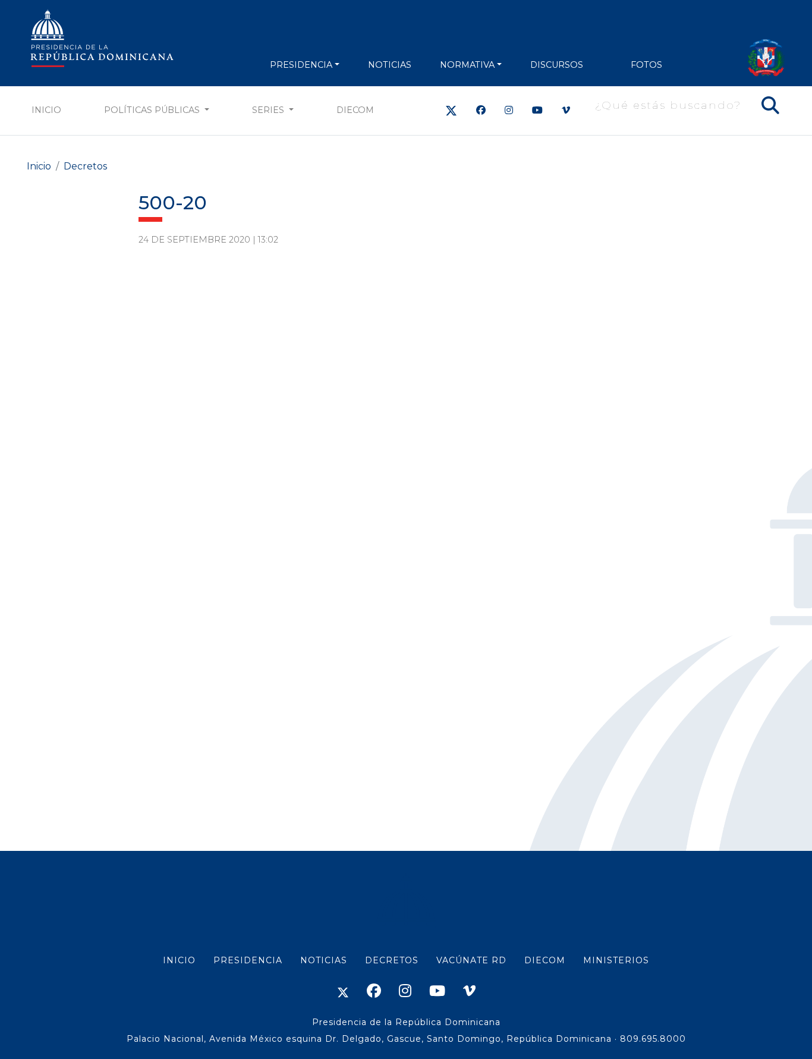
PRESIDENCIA (301, 64)
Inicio (46, 110)
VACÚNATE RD (471, 960)
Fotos (646, 64)
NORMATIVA (467, 64)
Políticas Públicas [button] (153, 110)
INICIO (179, 960)
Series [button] (269, 110)
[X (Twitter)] (451, 110)
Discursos (556, 64)
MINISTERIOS (616, 960)
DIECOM (355, 110)
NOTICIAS (389, 64)
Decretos (85, 166)
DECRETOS (391, 960)
